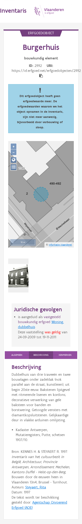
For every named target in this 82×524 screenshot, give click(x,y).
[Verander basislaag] (13, 167)
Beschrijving (41, 354)
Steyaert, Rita (35, 487)
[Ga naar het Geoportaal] (13, 160)
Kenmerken (65, 354)
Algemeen (16, 354)
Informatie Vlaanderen (60, 244)
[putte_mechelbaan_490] (18, 275)
